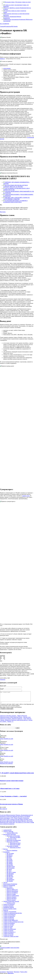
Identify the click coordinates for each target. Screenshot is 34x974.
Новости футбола (11, 898)
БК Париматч (10, 879)
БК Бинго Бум (11, 866)
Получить (3, 211)
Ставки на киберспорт (9, 929)
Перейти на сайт (8, 738)
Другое (5, 882)
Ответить (2, 679)
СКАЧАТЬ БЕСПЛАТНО (9, 947)
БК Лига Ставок (11, 872)
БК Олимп (10, 878)
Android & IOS (7, 830)
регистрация (6, 68)
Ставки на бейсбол (8, 917)
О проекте (3, 971)
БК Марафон (10, 873)
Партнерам (10, 971)
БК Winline (10, 863)
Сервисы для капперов (9, 911)
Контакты (16, 971)
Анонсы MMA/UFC (12, 833)
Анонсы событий (8, 831)
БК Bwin (9, 857)
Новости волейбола (12, 892)
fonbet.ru (2, 58)
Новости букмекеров (9, 885)
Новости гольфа (11, 894)
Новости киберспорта (13, 895)
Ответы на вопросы (8, 904)
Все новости (3, 808)
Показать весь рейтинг (6, 763)
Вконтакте (11, 973)
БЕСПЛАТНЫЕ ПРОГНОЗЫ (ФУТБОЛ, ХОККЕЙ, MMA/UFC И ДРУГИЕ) (15, 186)
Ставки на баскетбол (9, 916)
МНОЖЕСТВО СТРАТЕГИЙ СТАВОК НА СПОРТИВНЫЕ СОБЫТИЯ (16, 198)
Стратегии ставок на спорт (10, 936)
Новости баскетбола (12, 891)
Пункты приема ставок (9, 908)
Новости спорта (7, 886)
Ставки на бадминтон (9, 914)
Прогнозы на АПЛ (15, 843)
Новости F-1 (10, 888)
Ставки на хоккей (8, 935)
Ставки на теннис (8, 930)
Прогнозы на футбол (12, 841)
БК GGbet (9, 859)
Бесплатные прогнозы (9, 834)
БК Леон (9, 870)
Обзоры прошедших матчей (11, 901)
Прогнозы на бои (11, 838)
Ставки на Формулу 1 (9, 932)
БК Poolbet (10, 860)
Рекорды (5, 910)
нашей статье (26, 495)
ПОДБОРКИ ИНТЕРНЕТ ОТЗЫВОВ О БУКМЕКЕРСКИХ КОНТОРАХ (15, 201)
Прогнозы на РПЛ (15, 844)
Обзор (1, 738)
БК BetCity (10, 854)
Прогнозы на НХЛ (15, 847)
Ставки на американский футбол (12, 913)
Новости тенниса (11, 897)
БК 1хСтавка (10, 853)
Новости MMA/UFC (12, 889)
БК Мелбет (10, 875)
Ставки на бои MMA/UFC (10, 920)
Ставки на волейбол (9, 923)
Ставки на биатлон (8, 919)
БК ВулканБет (11, 868)
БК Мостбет (10, 876)
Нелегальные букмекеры (10, 884)
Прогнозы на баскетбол (13, 836)
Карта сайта (23, 971)
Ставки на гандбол (8, 924)
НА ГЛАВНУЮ (4, 23)
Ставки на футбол (8, 933)
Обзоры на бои (11, 903)
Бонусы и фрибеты (12, 850)
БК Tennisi (9, 862)
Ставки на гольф (8, 926)
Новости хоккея (11, 900)
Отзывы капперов (8, 905)
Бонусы (5, 849)
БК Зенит (9, 869)
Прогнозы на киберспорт (14, 840)
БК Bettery (9, 856)
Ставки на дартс (7, 927)
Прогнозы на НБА (15, 837)
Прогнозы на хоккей (12, 846)
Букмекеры (6, 852)
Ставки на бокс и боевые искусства (13, 921)
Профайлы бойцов (8, 907)
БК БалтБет (10, 865)
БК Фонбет (10, 881)
